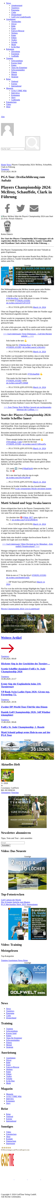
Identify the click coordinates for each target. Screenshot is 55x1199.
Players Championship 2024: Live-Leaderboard (20, 609)
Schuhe (14, 42)
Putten (13, 65)
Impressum (10, 1143)
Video (8, 104)
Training (9, 58)
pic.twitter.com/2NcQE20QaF (18, 477)
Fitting (13, 38)
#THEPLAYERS (39, 575)
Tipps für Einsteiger (19, 67)
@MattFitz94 (27, 468)
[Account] (7, 135)
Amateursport (16, 5)
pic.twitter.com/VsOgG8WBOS (25, 520)
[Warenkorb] (2, 119)
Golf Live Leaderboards (21, 17)
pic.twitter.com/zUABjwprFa (34, 444)
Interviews (15, 93)
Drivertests (15, 51)
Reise (8, 79)
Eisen (13, 28)
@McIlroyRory (12, 298)
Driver (13, 24)
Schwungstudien (18, 70)
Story (13, 97)
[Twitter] (21, 214)
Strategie (14, 77)
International (16, 86)
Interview (10, 1099)
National (14, 81)
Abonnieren (6, 792)
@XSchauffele (34, 374)
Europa (14, 84)
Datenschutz (11, 1141)
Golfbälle (15, 56)
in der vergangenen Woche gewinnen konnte (33, 488)
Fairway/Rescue (17, 31)
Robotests (10, 49)
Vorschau (15, 792)
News (8, 3)
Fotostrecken (11, 102)
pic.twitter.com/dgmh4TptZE (18, 577)
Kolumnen (15, 95)
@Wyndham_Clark (14, 442)
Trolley (14, 40)
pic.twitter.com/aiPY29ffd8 (17, 383)
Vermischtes (16, 21)
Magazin (9, 88)
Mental (14, 74)
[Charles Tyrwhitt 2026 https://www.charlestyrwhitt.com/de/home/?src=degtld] (27, 623)
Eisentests (15, 54)
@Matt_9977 (28, 517)
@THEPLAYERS (22, 300)
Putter (13, 35)
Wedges (14, 33)
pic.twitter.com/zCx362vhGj (33, 347)
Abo (3, 117)
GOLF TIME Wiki (19, 91)
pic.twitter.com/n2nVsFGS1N (18, 303)
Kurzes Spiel (16, 63)
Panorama (15, 10)
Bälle (13, 26)
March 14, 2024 (39, 307)
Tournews (15, 8)
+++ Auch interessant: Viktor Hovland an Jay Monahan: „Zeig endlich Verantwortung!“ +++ (27, 545)
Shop (8, 107)
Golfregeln (15, 100)
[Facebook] (7, 214)
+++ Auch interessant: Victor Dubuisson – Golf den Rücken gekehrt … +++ (27, 335)
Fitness (14, 72)
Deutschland (16, 15)
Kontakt (9, 1139)
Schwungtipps (17, 61)
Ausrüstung (10, 19)
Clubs (13, 12)
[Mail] (34, 214)
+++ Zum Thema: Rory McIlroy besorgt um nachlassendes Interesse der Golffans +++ (27, 408)
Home (3, 165)
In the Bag (15, 47)
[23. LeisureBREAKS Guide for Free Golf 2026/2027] (27, 276)
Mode (13, 44)
